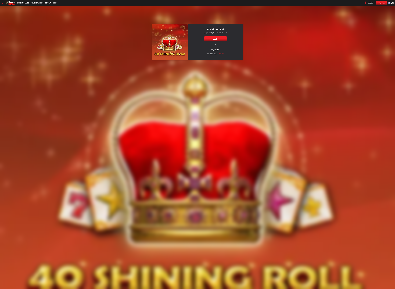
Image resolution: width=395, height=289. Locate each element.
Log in (370, 3)
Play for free (215, 50)
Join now (220, 54)
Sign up (382, 3)
